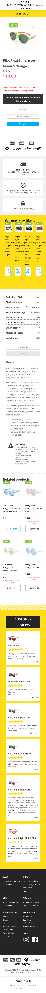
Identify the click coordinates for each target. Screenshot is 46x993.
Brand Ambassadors (31, 926)
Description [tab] (23, 347)
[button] (33, 27)
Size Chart (27, 920)
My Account (27, 917)
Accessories (7, 884)
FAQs (5, 923)
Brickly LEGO (21, 985)
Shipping (6, 920)
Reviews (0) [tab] (23, 353)
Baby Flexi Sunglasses (11, 881)
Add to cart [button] (8, 271)
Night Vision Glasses (30, 905)
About (5, 917)
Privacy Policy (8, 930)
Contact (6, 936)
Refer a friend (28, 923)
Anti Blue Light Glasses (31, 884)
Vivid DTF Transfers (21, 989)
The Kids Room (11, 985)
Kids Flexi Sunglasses (31, 881)
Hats (25, 891)
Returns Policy (8, 933)
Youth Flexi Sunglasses (11, 902)
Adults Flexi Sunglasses (32, 902)
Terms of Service (9, 926)
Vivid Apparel (32, 985)
